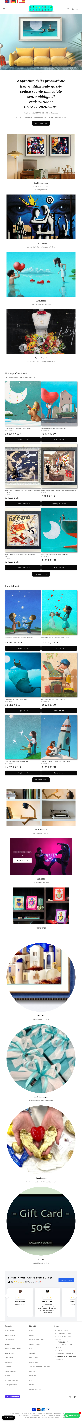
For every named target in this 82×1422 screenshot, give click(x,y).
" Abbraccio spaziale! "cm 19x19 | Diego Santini (55, 761)
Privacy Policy (33, 1358)
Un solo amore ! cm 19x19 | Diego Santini (53, 428)
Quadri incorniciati (41, 183)
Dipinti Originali (41, 358)
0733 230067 (63, 1342)
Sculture (7, 1344)
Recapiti (63, 1417)
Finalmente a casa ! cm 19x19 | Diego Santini (54, 554)
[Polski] (20, 1)
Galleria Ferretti (34, 1344)
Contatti (32, 1353)
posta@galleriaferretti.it (64, 1353)
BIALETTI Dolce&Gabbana (13, 1348)
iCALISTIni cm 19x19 (11, 1380)
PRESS (31, 1348)
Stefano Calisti (9, 1362)
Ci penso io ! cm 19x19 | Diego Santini (53, 699)
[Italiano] (17, 1)
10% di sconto (8, 1418)
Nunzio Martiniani (10, 1371)
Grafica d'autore (41, 243)
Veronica (8, 1375)
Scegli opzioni (23, 439)
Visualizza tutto (41, 574)
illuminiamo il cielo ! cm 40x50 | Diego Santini (19, 637)
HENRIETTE (41, 928)
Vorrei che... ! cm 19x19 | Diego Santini (16, 761)
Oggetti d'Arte (9, 1339)
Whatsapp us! (74, 1415)
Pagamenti (32, 1375)
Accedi (31, 1330)
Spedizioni (32, 1371)
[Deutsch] (13, 1)
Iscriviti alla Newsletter (36, 1339)
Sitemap (32, 1385)
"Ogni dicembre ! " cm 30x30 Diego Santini (18, 428)
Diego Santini (41, 300)
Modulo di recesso (35, 1389)
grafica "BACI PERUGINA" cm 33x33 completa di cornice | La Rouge (22, 491)
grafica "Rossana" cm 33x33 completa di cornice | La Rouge (21, 555)
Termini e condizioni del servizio (50, 1417)
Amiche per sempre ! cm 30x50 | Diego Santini (55, 637)
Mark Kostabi (9, 1358)
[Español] (23, 1)
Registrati (32, 1335)
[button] (4, 8)
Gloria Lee (8, 1367)
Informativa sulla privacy (33, 1417)
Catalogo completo (11, 1385)
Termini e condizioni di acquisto (39, 1367)
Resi (30, 1380)
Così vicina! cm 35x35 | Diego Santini (16, 699)
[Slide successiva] (45, 72)
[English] (6, 1)
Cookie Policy (33, 1362)
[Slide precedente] (36, 72)
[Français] (10, 1)
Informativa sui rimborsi (53, 1415)
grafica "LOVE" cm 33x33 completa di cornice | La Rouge (58, 490)
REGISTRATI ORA (41, 123)
